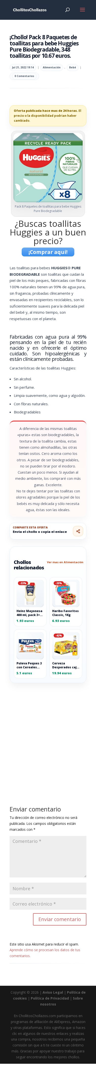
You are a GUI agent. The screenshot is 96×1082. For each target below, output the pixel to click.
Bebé (72, 67)
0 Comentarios (24, 76)
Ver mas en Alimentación (65, 562)
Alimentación (52, 67)
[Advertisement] (48, 733)
